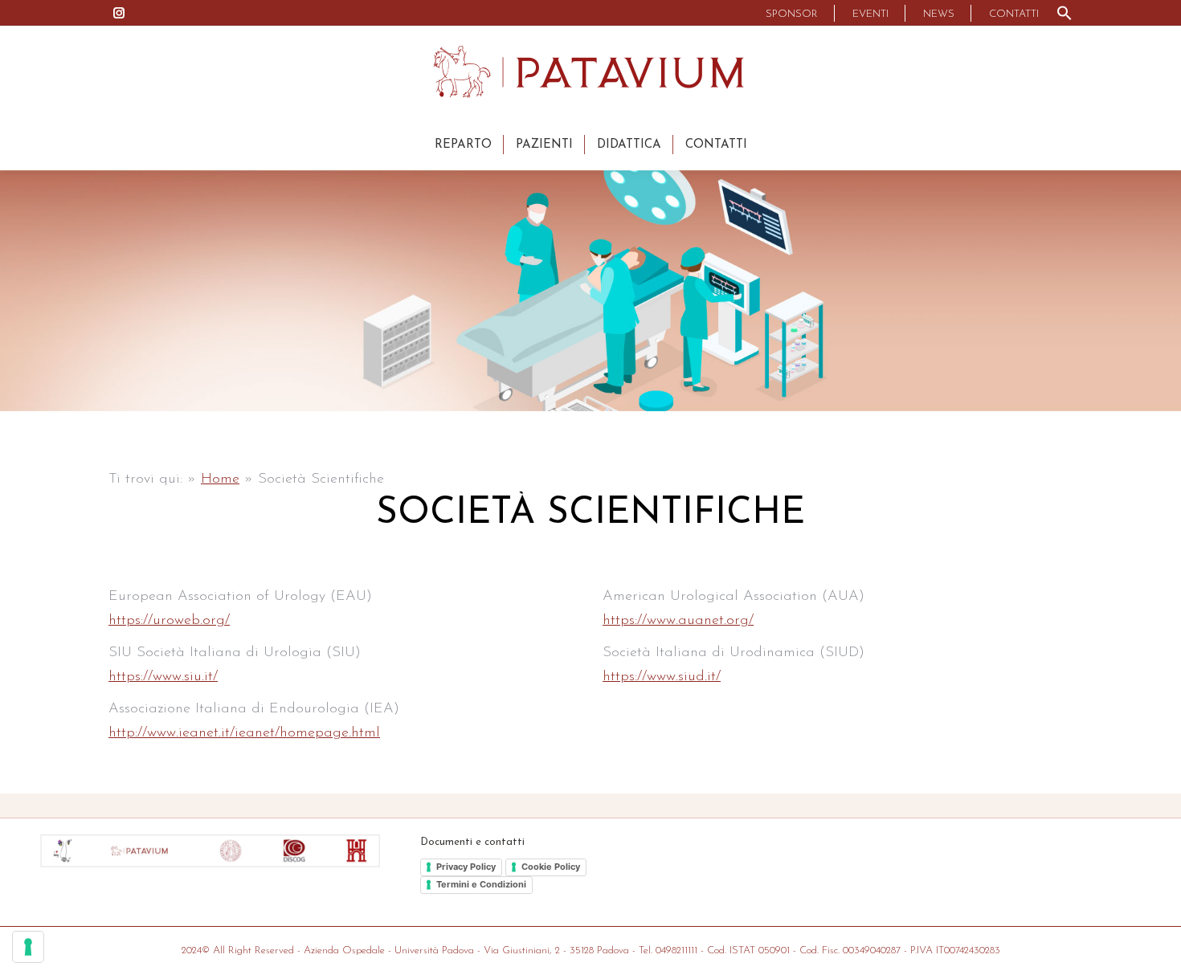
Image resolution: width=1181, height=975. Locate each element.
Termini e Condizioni (481, 884)
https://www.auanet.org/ (678, 621)
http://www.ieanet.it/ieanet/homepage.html (244, 733)
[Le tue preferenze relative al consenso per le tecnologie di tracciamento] (28, 947)
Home (220, 479)
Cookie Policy (550, 866)
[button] (1064, 13)
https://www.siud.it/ (662, 677)
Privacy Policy (466, 866)
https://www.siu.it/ (163, 677)
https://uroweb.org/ (169, 621)
